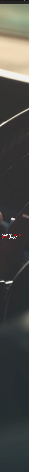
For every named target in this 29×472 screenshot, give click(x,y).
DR (3, 2)
